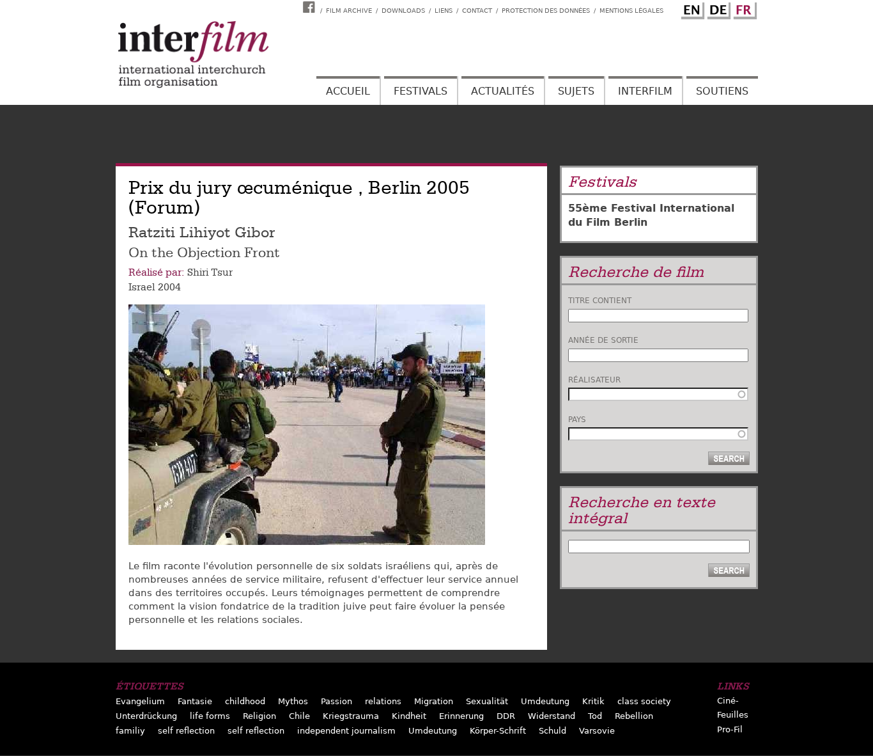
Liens (443, 10)
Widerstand (551, 716)
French (743, 8)
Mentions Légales (631, 10)
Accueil (348, 91)
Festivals (420, 91)
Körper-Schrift (498, 731)
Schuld (552, 731)
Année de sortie (603, 340)
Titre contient (599, 300)
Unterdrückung (146, 716)
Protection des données (546, 10)
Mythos (293, 701)
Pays (577, 419)
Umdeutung (545, 701)
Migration (433, 701)
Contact (477, 10)
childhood (245, 701)
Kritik (593, 701)
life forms (210, 716)
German (717, 8)
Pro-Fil (730, 729)
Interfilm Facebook (310, 7)
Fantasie (195, 701)
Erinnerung (461, 716)
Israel (141, 287)
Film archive (349, 10)
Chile (299, 716)
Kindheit (409, 716)
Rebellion (634, 716)
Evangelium (140, 701)
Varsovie (597, 731)
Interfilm (645, 91)
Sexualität (487, 701)
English (690, 8)
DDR (506, 716)
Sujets (576, 91)
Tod (595, 716)
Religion (259, 716)
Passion (336, 701)
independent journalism (346, 731)
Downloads (403, 10)
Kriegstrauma (351, 716)
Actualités (502, 91)
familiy (130, 731)
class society (644, 701)
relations (383, 701)
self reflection (186, 731)
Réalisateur (594, 379)
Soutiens (722, 91)
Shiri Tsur (210, 272)
